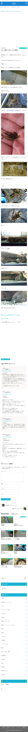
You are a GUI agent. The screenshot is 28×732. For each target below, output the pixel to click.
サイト (2, 493)
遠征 (2, 628)
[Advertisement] (14, 30)
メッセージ (13, 727)
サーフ (2, 606)
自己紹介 (7, 727)
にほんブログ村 (4, 318)
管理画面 (24, 727)
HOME (3, 727)
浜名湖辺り (13, 730)
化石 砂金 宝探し (6, 651)
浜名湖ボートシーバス (6, 602)
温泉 (2, 663)
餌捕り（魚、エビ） (5, 359)
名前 (2, 483)
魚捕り (2, 617)
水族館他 (3, 655)
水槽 (2, 632)
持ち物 (2, 659)
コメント (3, 471)
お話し (2, 598)
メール (2, 488)
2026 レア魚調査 (5, 684)
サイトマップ (18, 727)
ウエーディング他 (5, 609)
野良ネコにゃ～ (5, 670)
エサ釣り (3, 613)
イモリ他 (3, 636)
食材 (2, 647)
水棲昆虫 (3, 640)
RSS (4, 681)
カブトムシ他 (4, 644)
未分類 (2, 674)
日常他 (2, 667)
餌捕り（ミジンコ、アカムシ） (8, 625)
